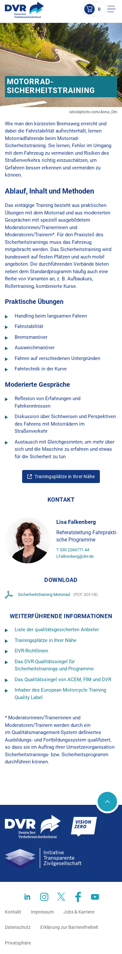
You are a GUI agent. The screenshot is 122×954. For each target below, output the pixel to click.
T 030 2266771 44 (72, 549)
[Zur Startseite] (24, 10)
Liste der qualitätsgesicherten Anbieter (57, 630)
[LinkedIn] (27, 897)
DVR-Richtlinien (31, 651)
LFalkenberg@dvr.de (75, 556)
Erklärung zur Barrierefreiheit (69, 927)
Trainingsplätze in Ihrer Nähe (64, 476)
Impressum (42, 912)
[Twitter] (61, 897)
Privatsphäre (18, 943)
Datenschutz (18, 927)
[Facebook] (78, 897)
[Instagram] (44, 897)
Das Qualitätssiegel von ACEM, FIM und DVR (63, 679)
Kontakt (13, 912)
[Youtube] (95, 897)
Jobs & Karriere (78, 912)
